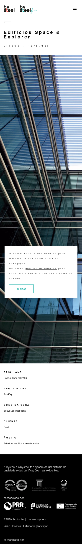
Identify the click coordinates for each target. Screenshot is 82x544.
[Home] (21, 10)
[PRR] (15, 506)
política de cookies (41, 268)
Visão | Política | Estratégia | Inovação (26, 526)
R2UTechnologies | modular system (25, 519)
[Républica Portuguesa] (40, 507)
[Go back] (7, 24)
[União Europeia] (66, 507)
